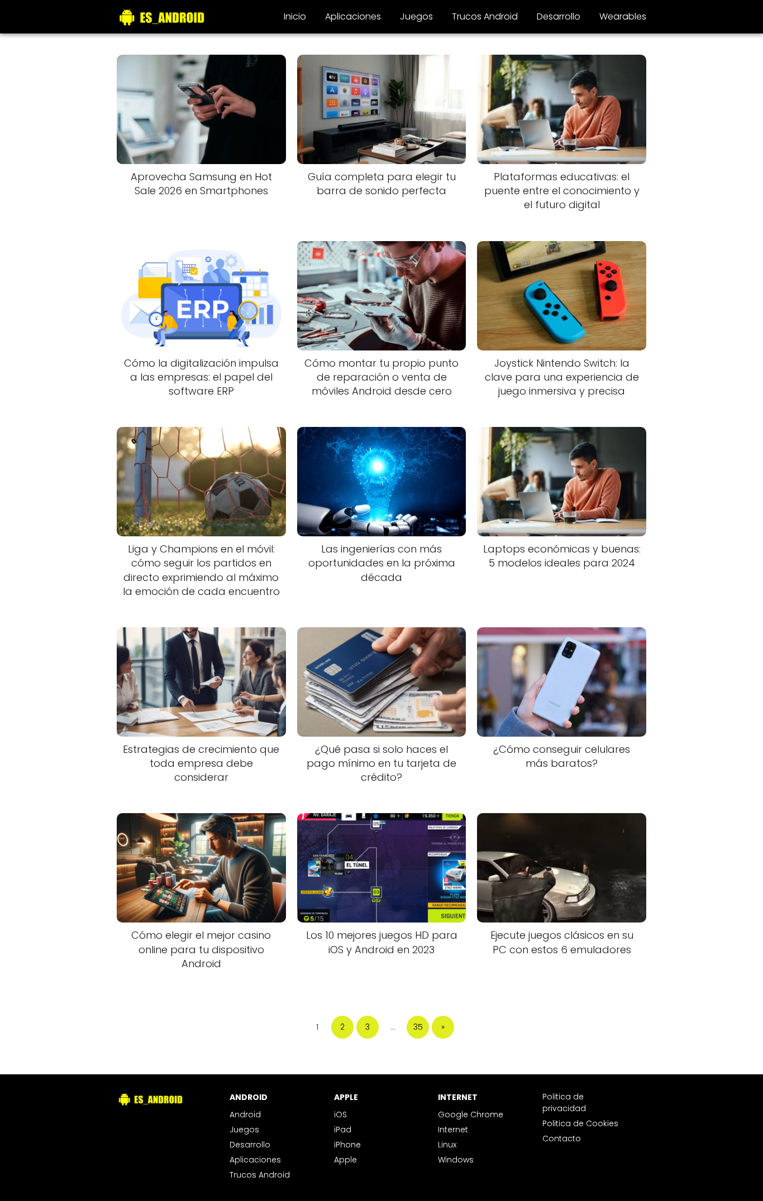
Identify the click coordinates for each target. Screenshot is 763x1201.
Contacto (561, 1138)
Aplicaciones (353, 16)
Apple (345, 1159)
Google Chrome (470, 1114)
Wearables (622, 16)
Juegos (416, 16)
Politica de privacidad (564, 1102)
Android (245, 1114)
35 (418, 1026)
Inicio (295, 16)
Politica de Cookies (580, 1123)
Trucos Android (485, 16)
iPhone (347, 1144)
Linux (447, 1144)
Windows (456, 1159)
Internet (453, 1129)
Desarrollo (558, 16)
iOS (340, 1114)
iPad (342, 1129)
